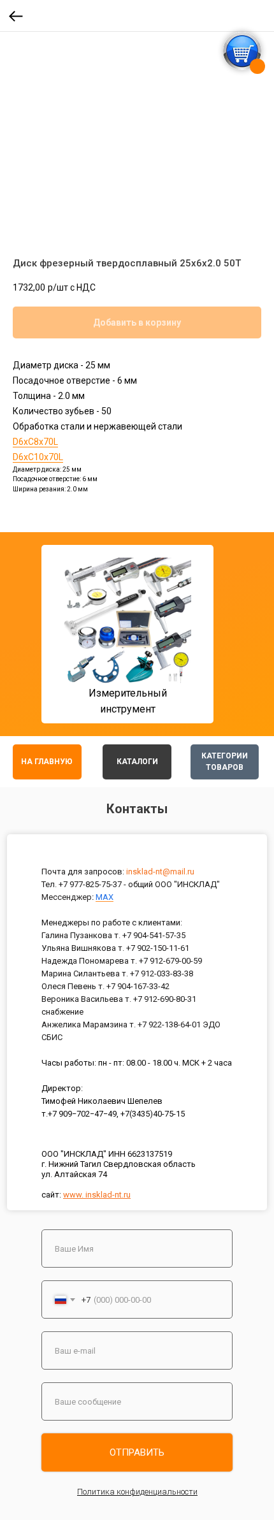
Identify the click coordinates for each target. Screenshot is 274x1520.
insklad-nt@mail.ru (160, 871)
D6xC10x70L (38, 457)
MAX (104, 897)
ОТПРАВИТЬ (137, 1452)
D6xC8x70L (35, 442)
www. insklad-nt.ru (97, 1194)
